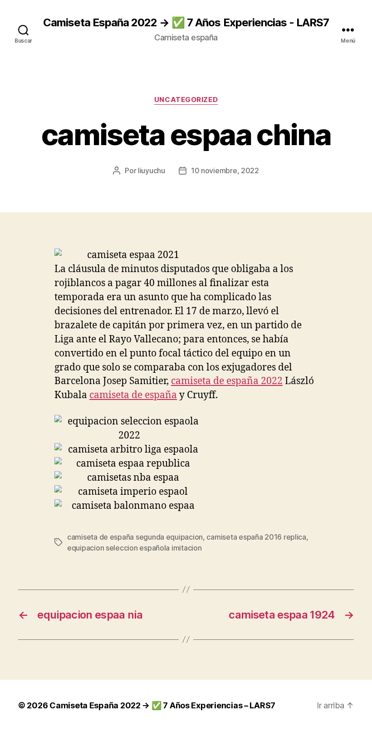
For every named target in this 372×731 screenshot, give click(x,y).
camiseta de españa (133, 395)
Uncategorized (186, 100)
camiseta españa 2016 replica (256, 536)
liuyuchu (151, 170)
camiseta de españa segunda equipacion (135, 536)
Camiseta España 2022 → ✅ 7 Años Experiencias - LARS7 (185, 22)
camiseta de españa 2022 (227, 381)
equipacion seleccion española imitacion (134, 547)
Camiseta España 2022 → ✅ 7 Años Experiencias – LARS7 (162, 705)
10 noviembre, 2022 (225, 170)
